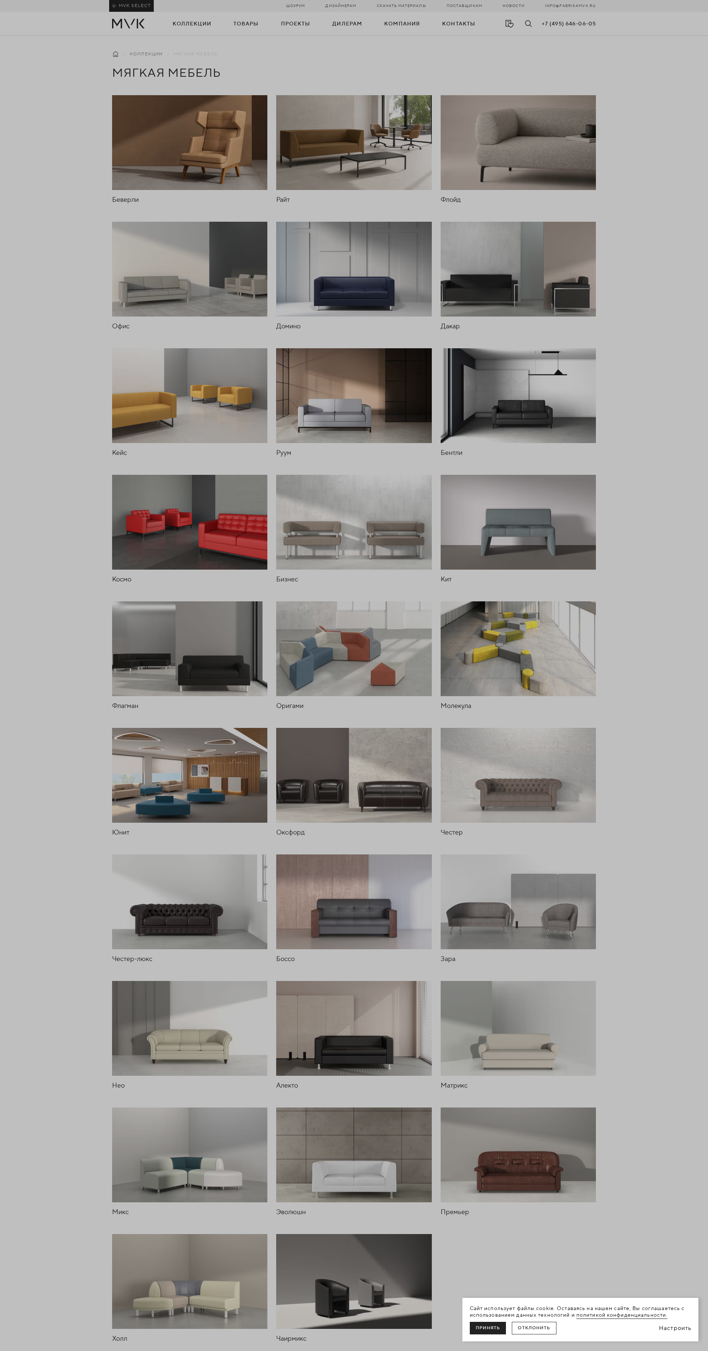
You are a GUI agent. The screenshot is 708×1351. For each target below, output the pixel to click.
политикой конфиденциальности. (621, 1315)
